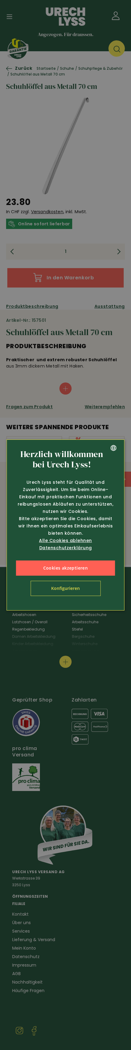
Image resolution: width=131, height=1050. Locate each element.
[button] (65, 588)
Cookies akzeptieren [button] (65, 568)
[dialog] (66, 525)
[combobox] (114, 448)
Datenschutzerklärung (65, 548)
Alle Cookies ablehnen (65, 540)
